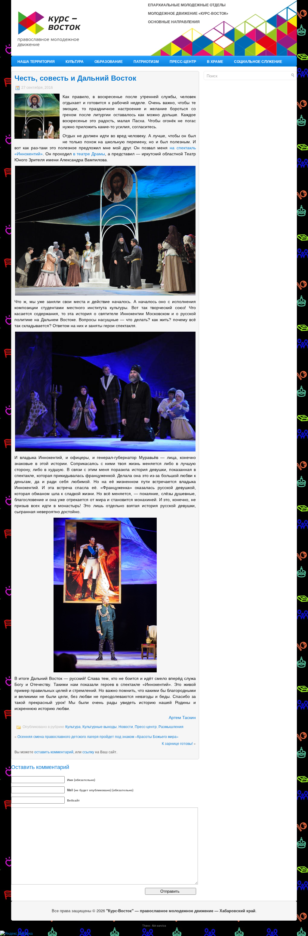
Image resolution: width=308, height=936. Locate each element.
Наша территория (36, 61)
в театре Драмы (89, 153)
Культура (75, 61)
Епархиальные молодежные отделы (187, 5)
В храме (215, 61)
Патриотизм (146, 61)
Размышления (171, 727)
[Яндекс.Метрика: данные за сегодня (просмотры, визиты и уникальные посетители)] (16, 933)
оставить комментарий (53, 751)
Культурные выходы (99, 727)
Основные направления (174, 22)
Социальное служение (258, 61)
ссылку (88, 751)
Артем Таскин (182, 717)
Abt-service (159, 926)
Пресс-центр (183, 61)
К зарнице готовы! (177, 743)
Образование (108, 61)
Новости (126, 727)
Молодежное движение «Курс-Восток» (188, 13)
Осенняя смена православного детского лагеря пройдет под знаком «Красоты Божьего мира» (98, 736)
